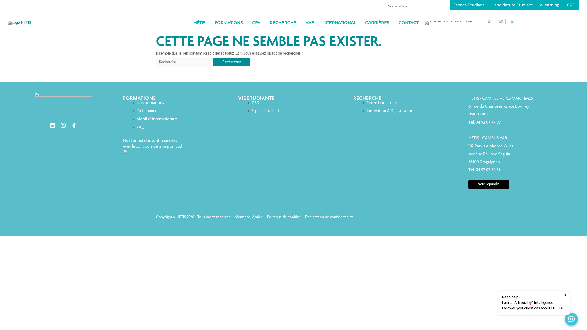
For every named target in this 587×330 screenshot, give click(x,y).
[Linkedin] (52, 125)
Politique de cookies (284, 217)
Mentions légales (249, 217)
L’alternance (146, 111)
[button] (207, 22)
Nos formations (150, 103)
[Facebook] (74, 125)
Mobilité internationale (156, 119)
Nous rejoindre (489, 184)
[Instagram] (63, 125)
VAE (140, 127)
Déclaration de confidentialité (329, 217)
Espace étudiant (265, 111)
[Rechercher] (442, 5)
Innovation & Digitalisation (390, 111)
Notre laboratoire (382, 103)
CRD (255, 103)
